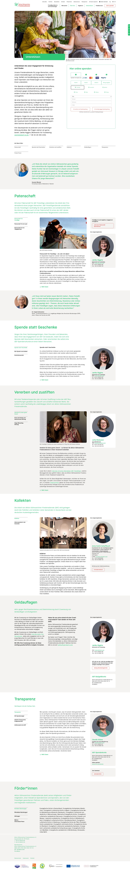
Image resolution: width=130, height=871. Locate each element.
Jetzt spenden (110, 5)
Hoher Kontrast (104, 1)
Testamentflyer (54, 482)
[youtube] (129, 28)
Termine (50, 1)
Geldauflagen (87, 147)
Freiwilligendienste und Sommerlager (52, 6)
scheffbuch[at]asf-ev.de (101, 556)
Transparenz (84, 1)
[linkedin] (129, 33)
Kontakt (63, 1)
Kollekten (69, 147)
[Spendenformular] (91, 99)
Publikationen (99, 5)
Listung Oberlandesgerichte (100, 668)
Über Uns (72, 5)
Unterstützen (89, 5)
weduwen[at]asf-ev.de (100, 443)
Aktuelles (44, 1)
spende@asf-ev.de (21, 135)
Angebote (80, 5)
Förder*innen (17, 153)
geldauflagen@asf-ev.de (65, 645)
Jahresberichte (97, 774)
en (115, 1)
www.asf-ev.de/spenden (97, 764)
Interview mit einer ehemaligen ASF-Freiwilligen (66, 471)
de (113, 1)
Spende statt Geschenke (38, 147)
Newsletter (56, 1)
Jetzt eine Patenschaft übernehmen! (99, 225)
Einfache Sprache (93, 1)
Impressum (26, 858)
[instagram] (129, 26)
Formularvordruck (98, 569)
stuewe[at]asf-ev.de (99, 742)
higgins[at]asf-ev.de (99, 263)
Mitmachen (64, 5)
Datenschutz (77, 1)
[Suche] (110, 1)
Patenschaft (17, 147)
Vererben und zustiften (55, 147)
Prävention (69, 1)
